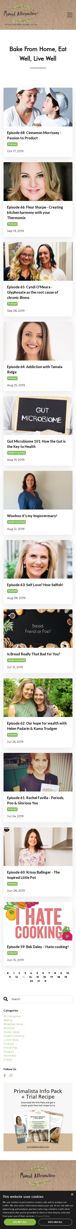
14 (30, 977)
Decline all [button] (55, 1222)
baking (8, 1020)
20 (31, 981)
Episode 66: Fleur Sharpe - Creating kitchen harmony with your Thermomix (35, 212)
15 (37, 977)
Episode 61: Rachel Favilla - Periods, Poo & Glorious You (35, 800)
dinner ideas (11, 1032)
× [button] (72, 1194)
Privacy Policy (42, 1216)
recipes (8, 1051)
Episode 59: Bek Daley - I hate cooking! (38, 947)
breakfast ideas (13, 1024)
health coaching (16, 453)
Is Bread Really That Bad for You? (33, 654)
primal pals (10, 1047)
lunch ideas (11, 1039)
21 (38, 981)
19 (65, 977)
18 (58, 977)
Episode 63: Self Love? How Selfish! (35, 585)
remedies (10, 1055)
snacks (8, 1059)
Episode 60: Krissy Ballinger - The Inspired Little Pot (33, 875)
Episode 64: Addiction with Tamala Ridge (34, 369)
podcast (12, 144)
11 (10, 977)
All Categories (12, 1016)
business (9, 1028)
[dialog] (38, 1210)
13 (23, 977)
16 (44, 977)
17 (51, 977)
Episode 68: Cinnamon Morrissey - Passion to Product (34, 135)
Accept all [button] (20, 1222)
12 (16, 977)
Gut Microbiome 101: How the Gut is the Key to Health (36, 444)
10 (67, 973)
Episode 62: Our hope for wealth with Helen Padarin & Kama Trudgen (37, 726)
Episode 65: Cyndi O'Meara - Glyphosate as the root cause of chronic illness (32, 292)
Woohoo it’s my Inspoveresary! (32, 516)
